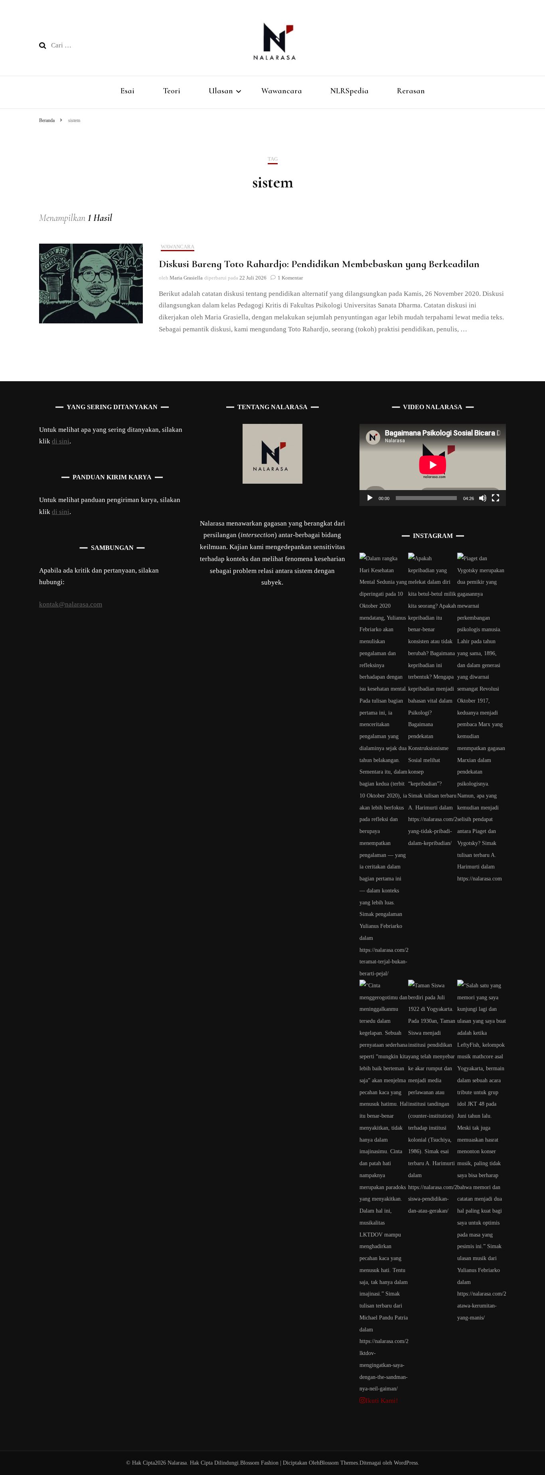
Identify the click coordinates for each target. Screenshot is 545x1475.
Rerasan (411, 91)
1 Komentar (290, 278)
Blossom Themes (339, 1463)
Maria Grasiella (186, 278)
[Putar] (370, 498)
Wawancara (281, 91)
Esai (127, 91)
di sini (60, 441)
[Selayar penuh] (496, 498)
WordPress (406, 1463)
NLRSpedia (349, 91)
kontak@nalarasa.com (70, 604)
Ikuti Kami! (381, 1400)
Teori (171, 91)
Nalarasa (177, 1463)
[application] (432, 465)
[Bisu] (483, 498)
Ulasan (221, 91)
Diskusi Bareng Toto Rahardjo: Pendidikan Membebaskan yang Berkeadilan (319, 264)
